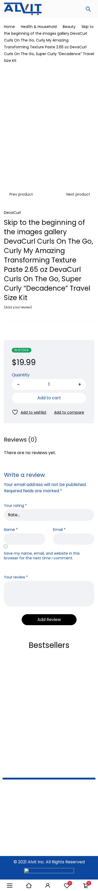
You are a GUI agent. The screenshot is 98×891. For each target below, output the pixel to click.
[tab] (20, 439)
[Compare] (69, 412)
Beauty (69, 26)
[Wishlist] (29, 412)
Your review (16, 577)
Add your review (18, 307)
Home (9, 26)
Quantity (21, 375)
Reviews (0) (20, 439)
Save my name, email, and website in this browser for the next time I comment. (42, 556)
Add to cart (49, 398)
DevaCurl (12, 212)
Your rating (15, 505)
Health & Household (39, 26)
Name (11, 529)
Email (59, 529)
